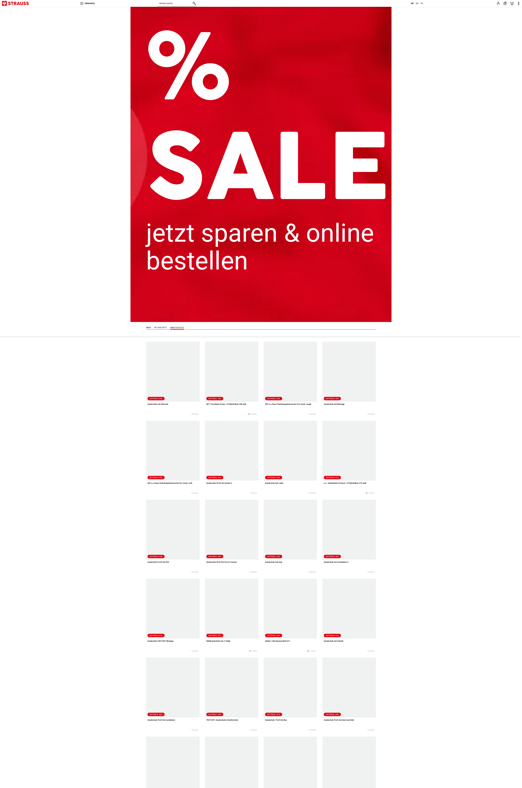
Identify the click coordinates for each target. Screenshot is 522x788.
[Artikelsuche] (194, 3)
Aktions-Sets (160, 327)
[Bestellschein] (505, 3)
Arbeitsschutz (177, 327)
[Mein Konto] (498, 3)
